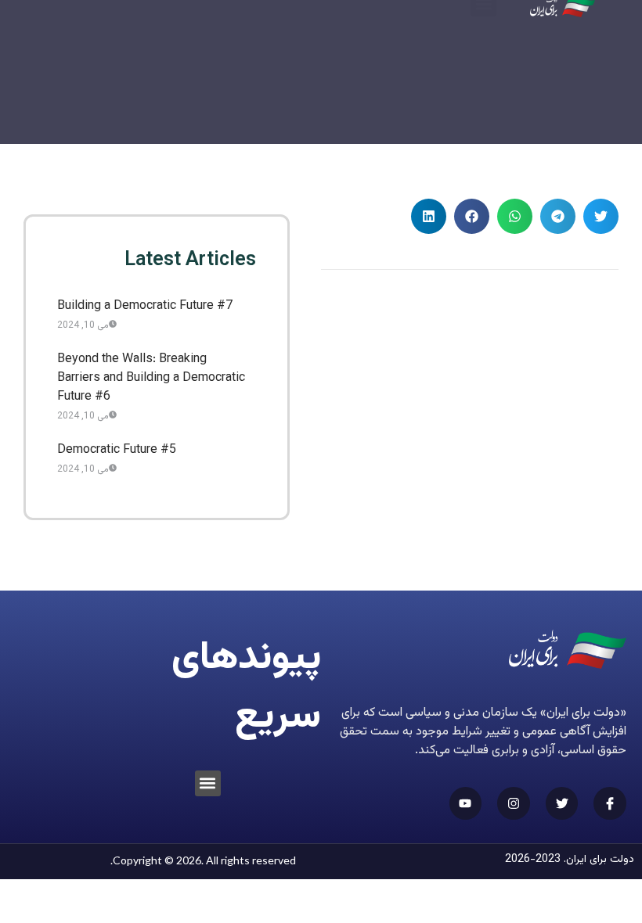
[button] (601, 216)
